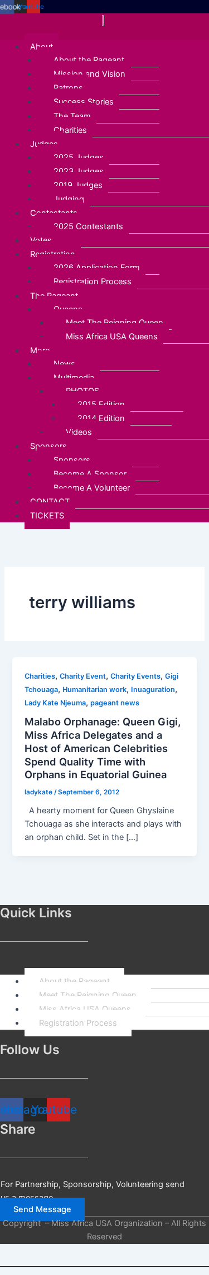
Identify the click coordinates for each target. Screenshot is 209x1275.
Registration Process (93, 281)
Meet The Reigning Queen (114, 323)
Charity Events (135, 676)
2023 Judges (79, 171)
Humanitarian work (94, 689)
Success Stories (84, 102)
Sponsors (72, 460)
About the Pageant (89, 60)
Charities (70, 130)
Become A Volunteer (92, 488)
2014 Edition (101, 418)
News (64, 364)
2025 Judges (79, 157)
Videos (79, 432)
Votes (41, 240)
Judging (69, 199)
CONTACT (50, 502)
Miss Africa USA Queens (112, 337)
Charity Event (83, 676)
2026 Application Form (97, 268)
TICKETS (47, 516)
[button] (104, 33)
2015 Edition (101, 404)
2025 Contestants (88, 226)
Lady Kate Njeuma (55, 703)
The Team (72, 116)
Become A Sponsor (90, 474)
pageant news (114, 703)
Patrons (68, 88)
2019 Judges (78, 185)
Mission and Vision (89, 74)
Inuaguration (153, 689)
